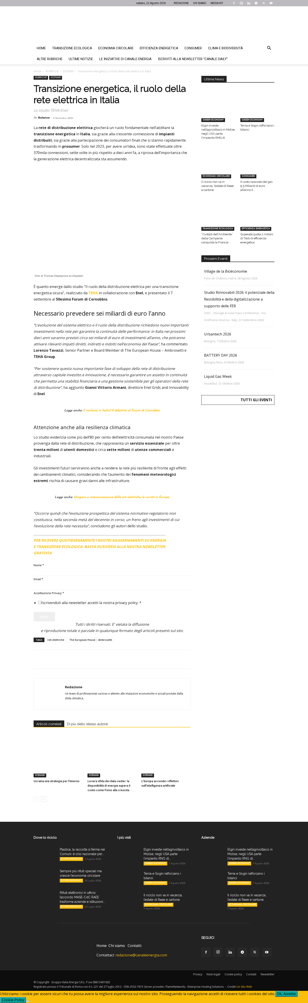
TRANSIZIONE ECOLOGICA (218, 228)
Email (38, 579)
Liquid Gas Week (218, 376)
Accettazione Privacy (49, 593)
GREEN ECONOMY (213, 120)
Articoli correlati (49, 724)
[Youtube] (271, 3)
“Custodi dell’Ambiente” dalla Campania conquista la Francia (217, 238)
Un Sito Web (244, 987)
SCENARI (68, 71)
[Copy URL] (100, 659)
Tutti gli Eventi (256, 399)
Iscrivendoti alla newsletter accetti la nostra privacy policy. (91, 602)
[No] (28, 1001)
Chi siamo (116, 945)
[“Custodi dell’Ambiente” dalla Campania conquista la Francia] (218, 219)
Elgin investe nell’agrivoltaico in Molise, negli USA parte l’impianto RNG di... (166, 854)
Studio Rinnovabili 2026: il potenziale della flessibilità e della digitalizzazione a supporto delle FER (239, 299)
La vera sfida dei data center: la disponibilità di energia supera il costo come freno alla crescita (108, 785)
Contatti (134, 945)
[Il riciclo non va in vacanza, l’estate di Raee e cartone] (218, 166)
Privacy (197, 974)
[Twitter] (263, 3)
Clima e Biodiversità (225, 48)
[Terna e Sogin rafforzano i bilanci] (257, 110)
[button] (269, 48)
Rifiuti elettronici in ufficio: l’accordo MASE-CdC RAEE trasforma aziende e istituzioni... (82, 897)
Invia (44, 617)
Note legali (213, 974)
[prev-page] (36, 799)
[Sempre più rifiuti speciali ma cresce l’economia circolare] (45, 877)
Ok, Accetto (286, 993)
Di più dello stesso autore (87, 724)
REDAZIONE (181, 3)
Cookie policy (233, 974)
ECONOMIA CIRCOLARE (216, 176)
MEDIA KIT (217, 3)
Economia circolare (115, 48)
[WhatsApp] (69, 659)
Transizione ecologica (72, 48)
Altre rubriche (49, 59)
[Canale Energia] (154, 24)
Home (41, 48)
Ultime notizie (81, 59)
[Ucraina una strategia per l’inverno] (58, 760)
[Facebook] (233, 3)
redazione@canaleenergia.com (141, 955)
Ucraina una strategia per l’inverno (56, 781)
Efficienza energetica (159, 48)
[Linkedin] (248, 3)
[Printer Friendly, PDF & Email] (178, 538)
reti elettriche (55, 639)
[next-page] (43, 799)
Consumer (193, 48)
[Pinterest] (58, 659)
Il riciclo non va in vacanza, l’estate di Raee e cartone (217, 186)
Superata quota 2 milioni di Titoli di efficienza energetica (256, 238)
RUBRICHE (52, 71)
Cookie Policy (13, 999)
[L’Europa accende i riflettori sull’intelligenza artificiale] (166, 760)
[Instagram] (241, 3)
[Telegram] (256, 3)
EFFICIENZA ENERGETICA (256, 228)
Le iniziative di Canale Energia (125, 59)
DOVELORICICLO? (71, 859)
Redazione (44, 118)
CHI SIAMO (199, 3)
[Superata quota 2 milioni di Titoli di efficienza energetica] (257, 219)
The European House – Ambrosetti (90, 639)
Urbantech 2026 (217, 334)
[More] (111, 659)
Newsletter (267, 974)
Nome (39, 565)
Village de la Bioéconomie (225, 271)
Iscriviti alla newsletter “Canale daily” (193, 59)
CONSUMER (248, 176)
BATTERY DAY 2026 (220, 355)
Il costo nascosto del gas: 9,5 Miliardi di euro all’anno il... (256, 186)
